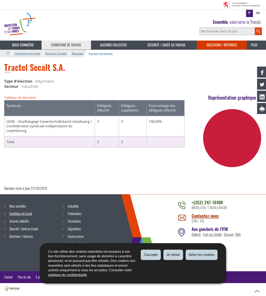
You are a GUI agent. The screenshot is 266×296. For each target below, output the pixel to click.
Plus (254, 44)
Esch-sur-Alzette (212, 234)
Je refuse (173, 254)
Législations (74, 228)
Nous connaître (23, 44)
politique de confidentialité (67, 275)
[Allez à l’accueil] (7, 53)
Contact (8, 277)
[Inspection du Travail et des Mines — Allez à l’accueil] (19, 24)
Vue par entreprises (101, 53)
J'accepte (151, 254)
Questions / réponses (222, 44)
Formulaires (74, 221)
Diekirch (196, 234)
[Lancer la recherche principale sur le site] (258, 31)
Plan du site (24, 277)
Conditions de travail (66, 44)
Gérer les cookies (201, 254)
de (258, 12)
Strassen (229, 234)
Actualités (73, 206)
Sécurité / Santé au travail (166, 44)
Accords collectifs (113, 44)
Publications (74, 213)
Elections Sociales (56, 53)
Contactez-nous (205, 215)
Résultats (77, 53)
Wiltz (238, 234)
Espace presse (76, 236)
